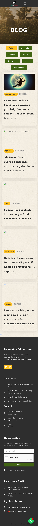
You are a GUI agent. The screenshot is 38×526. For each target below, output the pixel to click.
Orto (27, 61)
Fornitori (13, 61)
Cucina (12, 54)
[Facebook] (6, 367)
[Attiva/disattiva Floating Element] (31, 521)
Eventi (26, 54)
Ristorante (19, 67)
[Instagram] (10, 367)
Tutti (11, 48)
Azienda (25, 48)
